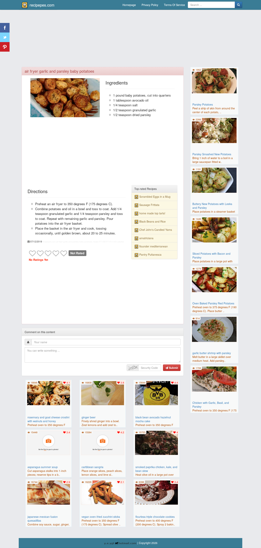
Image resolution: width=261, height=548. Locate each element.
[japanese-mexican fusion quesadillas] (49, 492)
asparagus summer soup (43, 467)
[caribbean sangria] (103, 442)
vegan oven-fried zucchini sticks (101, 517)
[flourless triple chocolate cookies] (156, 492)
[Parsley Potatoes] (214, 80)
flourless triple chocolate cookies (155, 517)
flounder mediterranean (153, 246)
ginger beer (89, 417)
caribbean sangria (92, 467)
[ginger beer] (103, 392)
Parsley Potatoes (202, 104)
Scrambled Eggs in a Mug (154, 196)
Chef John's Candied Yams (155, 230)
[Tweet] (5, 37)
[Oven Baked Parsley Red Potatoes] (214, 279)
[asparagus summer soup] (49, 442)
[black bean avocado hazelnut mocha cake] (156, 392)
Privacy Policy (150, 5)
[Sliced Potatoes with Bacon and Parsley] (214, 229)
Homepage (129, 5)
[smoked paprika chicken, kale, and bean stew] (156, 442)
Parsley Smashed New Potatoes (211, 154)
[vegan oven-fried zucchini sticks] (103, 492)
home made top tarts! (152, 213)
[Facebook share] (5, 28)
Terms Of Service (174, 5)
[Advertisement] (130, 39)
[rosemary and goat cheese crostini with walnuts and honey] (49, 392)
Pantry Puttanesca (150, 254)
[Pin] (5, 47)
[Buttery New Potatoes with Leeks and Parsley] (214, 180)
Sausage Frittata (149, 205)
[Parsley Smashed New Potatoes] (214, 130)
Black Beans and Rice (152, 221)
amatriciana (146, 238)
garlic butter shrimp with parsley (211, 353)
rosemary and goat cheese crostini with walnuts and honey (48, 419)
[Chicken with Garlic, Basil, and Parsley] (214, 379)
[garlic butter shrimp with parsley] (214, 329)
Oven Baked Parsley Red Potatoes (213, 303)
